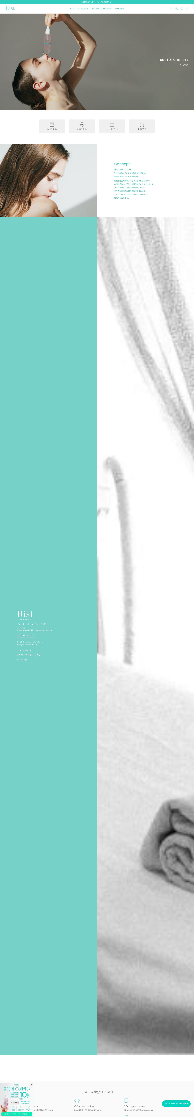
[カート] (187, 9)
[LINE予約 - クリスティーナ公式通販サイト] (82, 126)
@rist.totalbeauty (31, 645)
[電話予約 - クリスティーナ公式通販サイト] (142, 126)
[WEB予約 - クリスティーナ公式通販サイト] (52, 126)
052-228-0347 (28, 655)
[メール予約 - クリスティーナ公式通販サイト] (112, 126)
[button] (83, 9)
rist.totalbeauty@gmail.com (33, 642)
